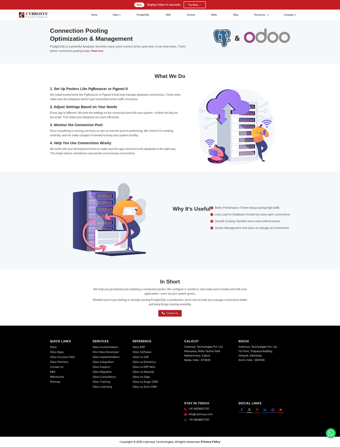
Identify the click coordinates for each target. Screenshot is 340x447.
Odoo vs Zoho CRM (145, 386)
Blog (235, 14)
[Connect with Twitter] (249, 410)
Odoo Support (101, 367)
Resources (259, 14)
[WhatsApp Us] (330, 433)
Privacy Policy (210, 442)
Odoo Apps (57, 352)
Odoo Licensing (102, 386)
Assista (191, 14)
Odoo (53, 347)
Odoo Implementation (106, 357)
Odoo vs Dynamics (144, 362)
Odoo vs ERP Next (144, 367)
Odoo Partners (59, 362)
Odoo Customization (105, 347)
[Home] (33, 15)
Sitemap (55, 381)
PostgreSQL (143, 14)
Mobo (214, 14)
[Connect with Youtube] (280, 410)
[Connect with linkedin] (265, 410)
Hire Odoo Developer (106, 352)
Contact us (56, 367)
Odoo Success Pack (62, 357)
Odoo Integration (103, 362)
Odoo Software (142, 352)
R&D (168, 14)
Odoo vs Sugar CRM (145, 381)
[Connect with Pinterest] (257, 410)
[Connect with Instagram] (273, 410)
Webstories (57, 376)
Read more (97, 51)
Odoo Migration (102, 371)
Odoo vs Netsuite (143, 371)
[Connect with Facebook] (242, 410)
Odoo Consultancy (104, 376)
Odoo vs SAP (141, 357)
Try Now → (194, 4)
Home (94, 14)
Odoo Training (101, 381)
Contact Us (172, 313)
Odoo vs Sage (141, 376)
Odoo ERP (139, 347)
